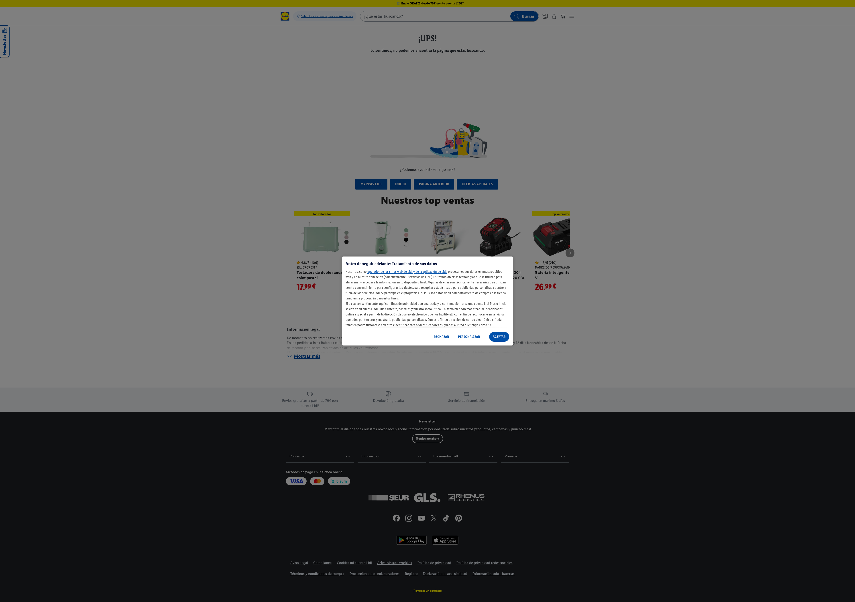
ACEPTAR (499, 337)
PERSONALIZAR (469, 337)
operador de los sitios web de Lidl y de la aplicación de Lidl (407, 271)
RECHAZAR (441, 337)
